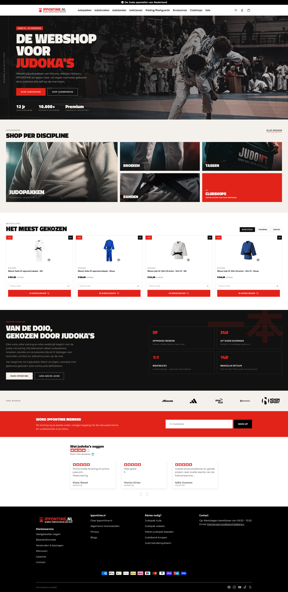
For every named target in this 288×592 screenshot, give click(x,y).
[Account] (242, 10)
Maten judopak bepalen (159, 531)
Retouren (42, 551)
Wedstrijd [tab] (247, 229)
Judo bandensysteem (158, 543)
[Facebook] (229, 587)
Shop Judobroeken (62, 91)
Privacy (94, 531)
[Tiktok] (245, 587)
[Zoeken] (235, 10)
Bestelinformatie (46, 539)
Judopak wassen (155, 526)
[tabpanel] (144, 267)
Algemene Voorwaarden (105, 526)
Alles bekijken (274, 130)
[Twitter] (250, 587)
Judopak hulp (153, 520)
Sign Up (243, 424)
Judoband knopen (156, 537)
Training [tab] (262, 229)
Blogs (93, 537)
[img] (145, 450)
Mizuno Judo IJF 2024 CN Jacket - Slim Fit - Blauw (238, 270)
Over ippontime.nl (101, 520)
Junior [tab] (276, 229)
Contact (41, 562)
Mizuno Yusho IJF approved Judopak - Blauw (96, 270)
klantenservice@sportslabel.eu (225, 524)
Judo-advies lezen (49, 375)
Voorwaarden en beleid (46, 587)
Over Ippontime (19, 375)
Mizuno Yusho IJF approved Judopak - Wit (25, 270)
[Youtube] (240, 587)
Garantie (41, 556)
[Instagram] (234, 587)
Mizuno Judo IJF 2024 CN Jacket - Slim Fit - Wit (167, 270)
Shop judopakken (31, 91)
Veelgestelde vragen (48, 534)
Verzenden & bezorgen (49, 545)
